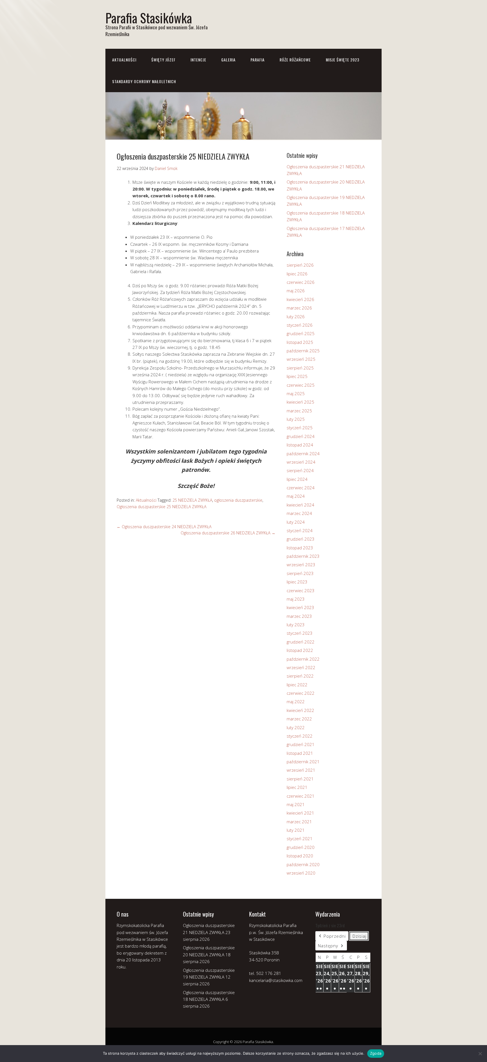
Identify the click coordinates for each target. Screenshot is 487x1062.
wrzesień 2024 (301, 462)
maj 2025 (296, 393)
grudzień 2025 (301, 333)
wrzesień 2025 (301, 359)
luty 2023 (296, 624)
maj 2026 (296, 290)
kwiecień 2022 (300, 710)
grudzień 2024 (301, 436)
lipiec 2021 (297, 787)
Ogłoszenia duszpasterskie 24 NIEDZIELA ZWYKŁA (164, 526)
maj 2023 (296, 599)
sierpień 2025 (300, 368)
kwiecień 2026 (300, 299)
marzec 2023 (299, 616)
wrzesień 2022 (301, 667)
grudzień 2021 (301, 744)
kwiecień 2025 (300, 402)
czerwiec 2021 (301, 796)
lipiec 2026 (297, 273)
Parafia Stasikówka (148, 17)
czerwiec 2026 (301, 282)
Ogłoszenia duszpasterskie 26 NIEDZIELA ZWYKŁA (228, 533)
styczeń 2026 (300, 325)
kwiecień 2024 (300, 505)
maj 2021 (296, 804)
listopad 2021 (300, 753)
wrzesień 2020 (301, 873)
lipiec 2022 (297, 684)
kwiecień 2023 (300, 607)
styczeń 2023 (300, 633)
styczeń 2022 (300, 736)
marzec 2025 (299, 410)
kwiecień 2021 (300, 813)
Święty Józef (163, 60)
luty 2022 (296, 727)
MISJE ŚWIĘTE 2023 (342, 60)
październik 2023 (303, 556)
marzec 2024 (299, 513)
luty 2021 (296, 830)
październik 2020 (303, 864)
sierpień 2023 (300, 573)
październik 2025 (303, 350)
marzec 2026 (299, 308)
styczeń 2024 (300, 530)
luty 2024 (296, 522)
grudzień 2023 (301, 539)
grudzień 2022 (301, 642)
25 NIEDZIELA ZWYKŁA (192, 500)
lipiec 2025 (297, 376)
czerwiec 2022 (301, 693)
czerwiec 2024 (301, 487)
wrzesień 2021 (301, 770)
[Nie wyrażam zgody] (480, 1053)
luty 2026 (296, 316)
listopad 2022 (300, 650)
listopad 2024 (300, 445)
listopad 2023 (300, 547)
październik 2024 (303, 453)
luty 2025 (296, 419)
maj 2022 (296, 701)
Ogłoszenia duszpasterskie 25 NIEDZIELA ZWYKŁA (161, 506)
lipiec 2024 (297, 479)
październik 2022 (303, 659)
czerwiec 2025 (301, 385)
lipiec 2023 (297, 582)
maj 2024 (296, 496)
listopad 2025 (300, 342)
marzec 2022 (299, 719)
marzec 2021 (299, 821)
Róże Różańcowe (295, 60)
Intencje (198, 60)
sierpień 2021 (300, 779)
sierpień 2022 (300, 676)
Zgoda (375, 1053)
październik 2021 (303, 761)
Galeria (228, 60)
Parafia (258, 60)
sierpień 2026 (300, 265)
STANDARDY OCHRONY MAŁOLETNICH (144, 81)
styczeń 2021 (300, 838)
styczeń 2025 (300, 427)
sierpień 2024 (300, 470)
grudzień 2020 (301, 847)
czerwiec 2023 (301, 590)
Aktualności (124, 60)
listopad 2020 (300, 856)
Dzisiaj (359, 936)
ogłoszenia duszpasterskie (238, 500)
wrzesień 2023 (301, 564)
